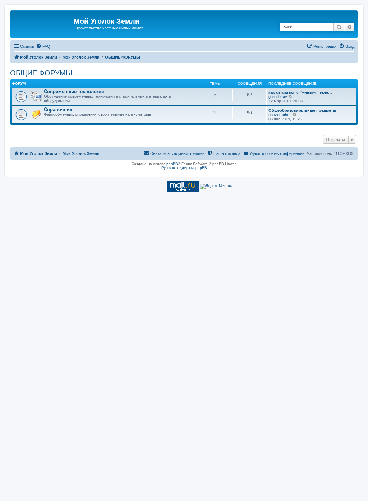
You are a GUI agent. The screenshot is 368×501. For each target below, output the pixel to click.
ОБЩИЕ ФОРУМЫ (41, 73)
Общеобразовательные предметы (302, 110)
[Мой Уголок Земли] (43, 23)
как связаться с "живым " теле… (300, 92)
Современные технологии (74, 91)
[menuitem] (43, 46)
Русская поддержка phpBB (184, 168)
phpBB (172, 164)
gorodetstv (277, 97)
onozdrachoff (279, 114)
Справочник (58, 109)
